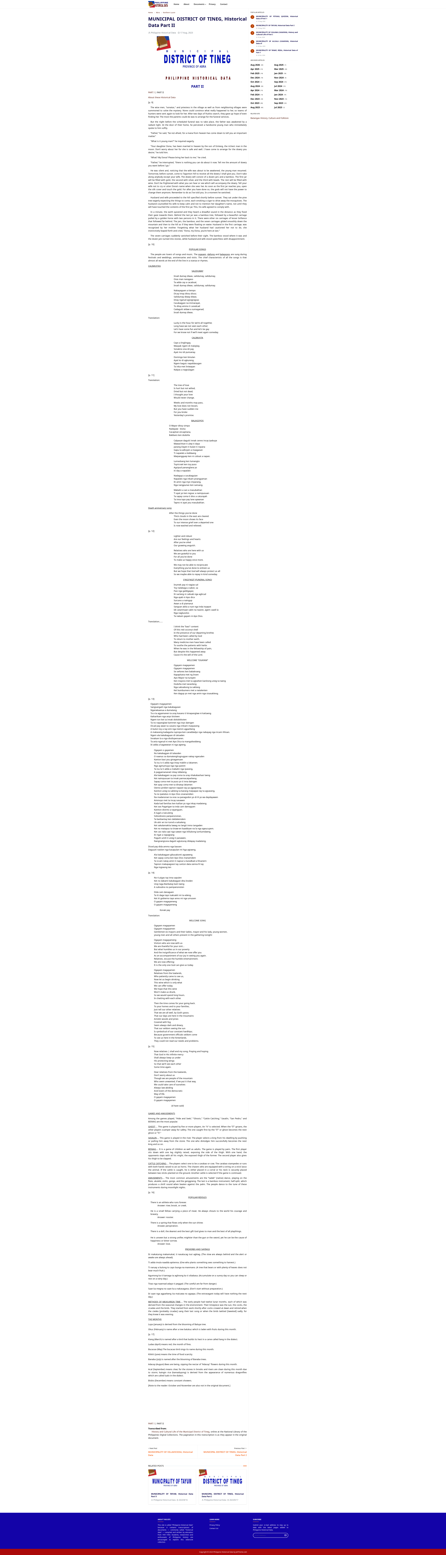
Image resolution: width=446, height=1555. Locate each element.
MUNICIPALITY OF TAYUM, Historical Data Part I (275, 25)
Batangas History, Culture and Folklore (270, 118)
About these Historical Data (161, 97)
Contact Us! (214, 1528)
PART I (151, 92)
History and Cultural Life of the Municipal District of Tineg (180, 1431)
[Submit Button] (285, 1535)
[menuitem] (176, 4)
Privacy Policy (215, 1525)
